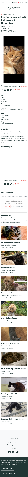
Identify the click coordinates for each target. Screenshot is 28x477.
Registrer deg (19, 206)
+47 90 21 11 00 (16, 443)
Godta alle (7, 468)
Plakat (18, 89)
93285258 (24, 86)
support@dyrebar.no (16, 445)
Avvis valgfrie (9, 473)
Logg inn (7, 206)
